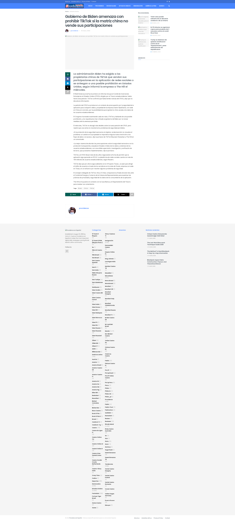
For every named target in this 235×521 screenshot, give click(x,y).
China (86, 188)
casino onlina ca (97, 438)
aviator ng (95, 390)
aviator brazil (96, 365)
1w (93, 247)
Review (107, 418)
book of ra (95, 413)
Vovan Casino (109, 489)
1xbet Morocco (97, 318)
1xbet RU (95, 325)
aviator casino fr (97, 375)
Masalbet (108, 273)
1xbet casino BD (97, 293)
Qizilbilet (108, 413)
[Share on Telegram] (67, 83)
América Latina (150, 6)
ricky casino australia (109, 430)
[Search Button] (169, 6)
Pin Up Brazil (109, 373)
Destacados (96, 484)
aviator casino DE (97, 369)
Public (107, 404)
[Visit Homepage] (74, 6)
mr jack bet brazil (109, 325)
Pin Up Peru (108, 382)
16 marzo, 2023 (85, 31)
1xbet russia (96, 328)
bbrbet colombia (95, 402)
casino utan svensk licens (96, 454)
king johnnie (109, 259)
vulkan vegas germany (109, 495)
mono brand (109, 281)
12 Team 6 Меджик (95, 235)
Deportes (95, 481)
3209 (93, 349)
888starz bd (96, 352)
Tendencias (109, 464)
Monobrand (109, 283)
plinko (107, 388)
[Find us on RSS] (169, 1)
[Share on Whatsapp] (67, 74)
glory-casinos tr (110, 235)
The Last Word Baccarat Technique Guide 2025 (156, 244)
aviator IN (95, 381)
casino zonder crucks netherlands (97, 462)
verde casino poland (109, 476)
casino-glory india (96, 470)
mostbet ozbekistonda (110, 304)
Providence (99, 6)
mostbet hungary (108, 293)
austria (94, 359)
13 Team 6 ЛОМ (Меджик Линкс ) (97, 241)
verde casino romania (109, 483)
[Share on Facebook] (67, 79)
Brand (94, 419)
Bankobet (95, 395)
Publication (109, 410)
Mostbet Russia (110, 310)
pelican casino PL (110, 364)
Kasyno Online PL (110, 253)
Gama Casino (96, 503)
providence (74, 31)
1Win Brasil (95, 255)
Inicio (90, 6)
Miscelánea (109, 276)
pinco (107, 385)
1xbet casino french (96, 298)
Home (66, 11)
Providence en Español (75, 518)
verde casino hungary (109, 470)
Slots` (107, 444)
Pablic (107, 361)
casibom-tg (96, 425)
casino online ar (97, 444)
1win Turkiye (96, 280)
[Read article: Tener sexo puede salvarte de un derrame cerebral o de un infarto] (143, 20)
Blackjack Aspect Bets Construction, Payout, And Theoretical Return (156, 262)
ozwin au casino (108, 355)
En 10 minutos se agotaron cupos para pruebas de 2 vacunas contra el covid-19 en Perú (160, 30)
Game (94, 508)
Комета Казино (110, 500)
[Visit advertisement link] (99, 200)
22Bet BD (95, 343)
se (106, 436)
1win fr (94, 267)
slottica (108, 447)
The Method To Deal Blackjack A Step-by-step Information (158, 252)
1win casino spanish (96, 261)
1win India (95, 270)
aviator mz (95, 387)
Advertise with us (76, 1)
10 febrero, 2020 (156, 52)
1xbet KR (95, 310)
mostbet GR (109, 289)
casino (94, 428)
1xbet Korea (96, 307)
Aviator (94, 362)
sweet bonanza (110, 453)
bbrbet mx (95, 408)
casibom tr (96, 422)
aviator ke (95, 384)
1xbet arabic (96, 290)
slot (106, 438)
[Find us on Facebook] (167, 1)
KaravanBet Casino (109, 246)
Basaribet (95, 398)
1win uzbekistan (97, 282)
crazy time (96, 475)
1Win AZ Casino (97, 250)
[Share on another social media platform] (67, 92)
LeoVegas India (110, 261)
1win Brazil (95, 258)
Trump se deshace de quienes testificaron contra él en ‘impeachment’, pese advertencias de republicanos (159, 44)
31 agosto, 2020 (155, 35)
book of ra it (96, 416)
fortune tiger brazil (96, 497)
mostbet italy (109, 299)
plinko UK (108, 394)
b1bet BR (95, 393)
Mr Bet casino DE (109, 319)
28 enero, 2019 (155, 23)
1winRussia (95, 287)
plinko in (108, 391)
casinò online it (97, 449)
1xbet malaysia (97, 313)
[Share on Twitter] (67, 87)
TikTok (92, 188)
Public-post (109, 407)
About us (67, 1)
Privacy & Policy (86, 1)
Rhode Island (111, 6)
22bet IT (95, 346)
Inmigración (138, 6)
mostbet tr (109, 315)
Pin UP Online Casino (109, 377)
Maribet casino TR (110, 267)
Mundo (161, 6)
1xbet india (95, 304)
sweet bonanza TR (110, 458)
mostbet (108, 286)
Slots (107, 441)
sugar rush (109, 450)
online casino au (109, 341)
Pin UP (107, 370)
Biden (80, 188)
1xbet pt (94, 322)
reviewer (108, 421)
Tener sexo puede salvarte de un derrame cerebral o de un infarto (159, 19)
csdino (94, 478)
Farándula (95, 493)
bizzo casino (96, 411)
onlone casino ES (110, 348)
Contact (93, 1)
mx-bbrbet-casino (109, 335)
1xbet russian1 (97, 336)
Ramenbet (108, 416)
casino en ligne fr (97, 431)
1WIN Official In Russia (97, 274)
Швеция (107, 505)
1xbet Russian (96, 331)
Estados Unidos (125, 6)
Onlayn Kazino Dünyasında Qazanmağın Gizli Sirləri (157, 235)
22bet (94, 340)
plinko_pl (108, 397)
